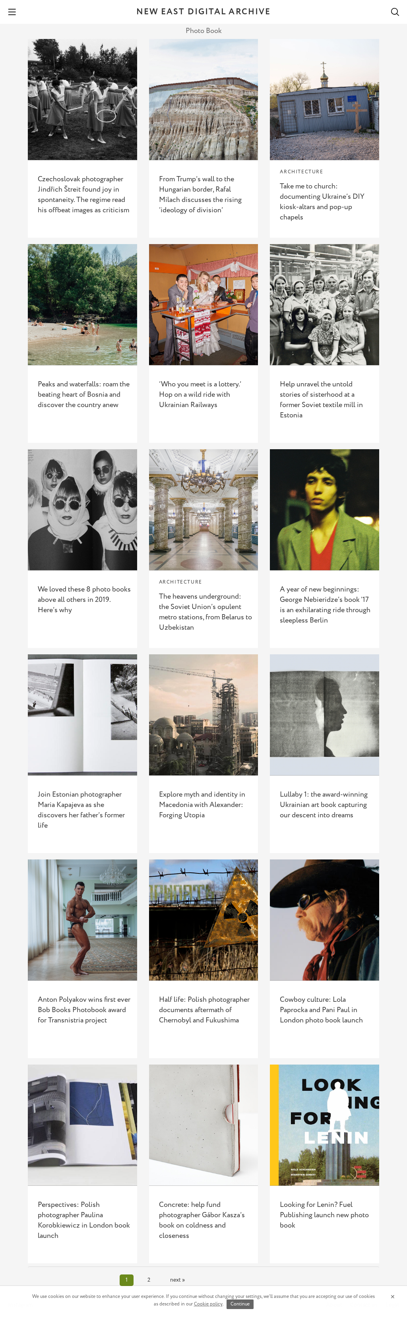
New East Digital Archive (203, 12)
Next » (177, 1280)
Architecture (301, 172)
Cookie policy (208, 1304)
